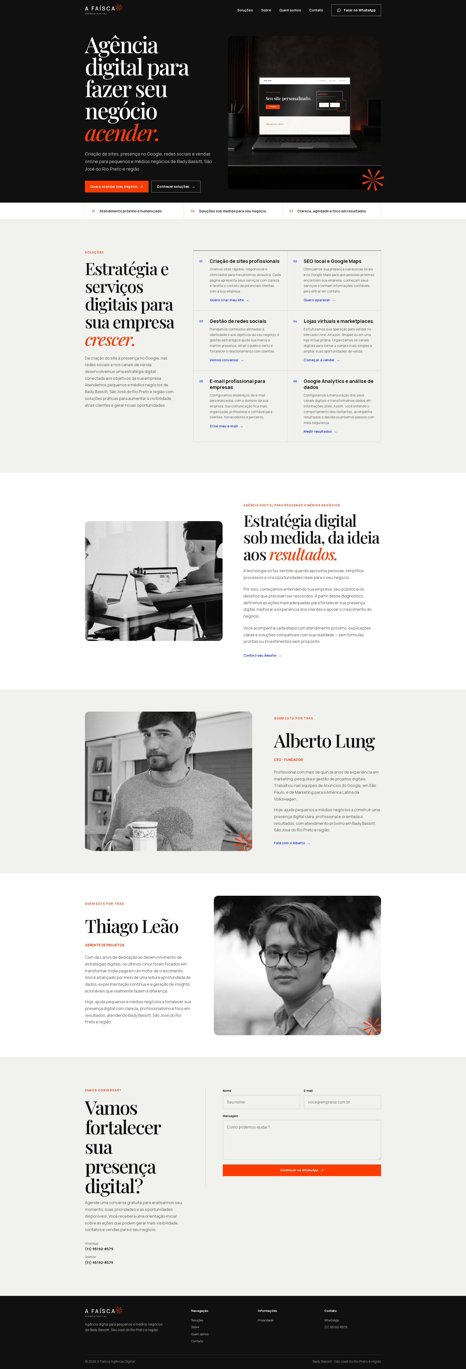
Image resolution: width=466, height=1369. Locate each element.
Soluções (245, 10)
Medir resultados (320, 431)
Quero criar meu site (229, 300)
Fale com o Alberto (292, 843)
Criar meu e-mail (226, 426)
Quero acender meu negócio (116, 186)
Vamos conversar (227, 360)
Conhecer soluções (176, 186)
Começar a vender (322, 360)
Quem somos (290, 10)
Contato (316, 10)
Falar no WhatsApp (360, 10)
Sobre (266, 10)
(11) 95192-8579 (335, 1327)
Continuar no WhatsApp (302, 1170)
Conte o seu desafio (262, 655)
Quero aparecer (319, 300)
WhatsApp (331, 1320)
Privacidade (265, 1320)
